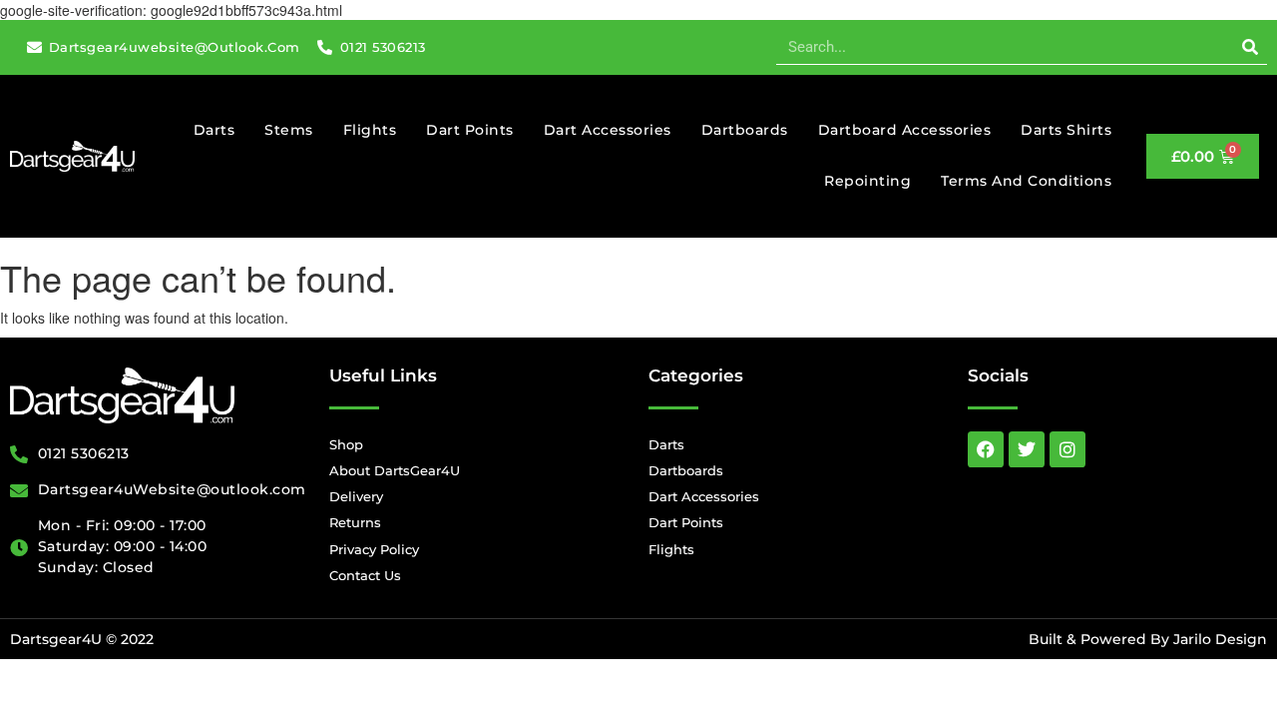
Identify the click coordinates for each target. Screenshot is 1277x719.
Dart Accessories (607, 130)
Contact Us (365, 575)
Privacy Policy (374, 549)
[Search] (1249, 47)
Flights (370, 130)
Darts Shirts (1066, 130)
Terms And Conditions (1026, 181)
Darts (214, 130)
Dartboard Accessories (905, 130)
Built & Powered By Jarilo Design (1148, 639)
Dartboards (744, 130)
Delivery (356, 496)
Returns (355, 522)
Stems (288, 130)
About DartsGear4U (394, 470)
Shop (346, 444)
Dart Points (470, 130)
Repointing (867, 181)
